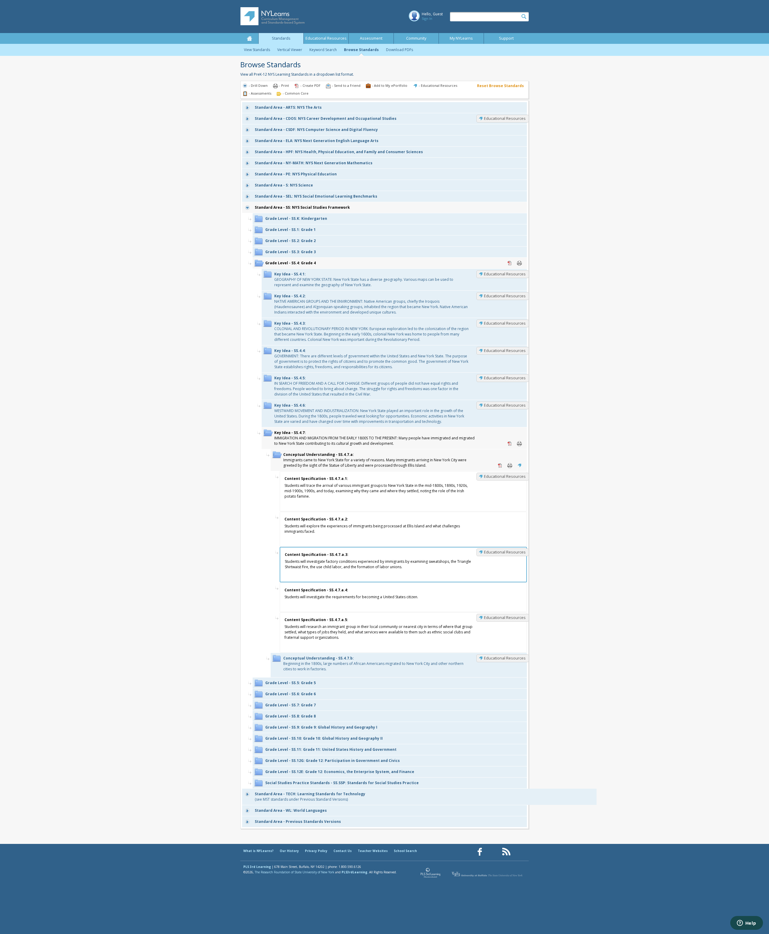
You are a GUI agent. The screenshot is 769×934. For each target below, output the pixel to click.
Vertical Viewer (289, 49)
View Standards (257, 49)
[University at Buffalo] (487, 874)
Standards (281, 38)
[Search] (524, 17)
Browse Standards (361, 49)
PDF (509, 263)
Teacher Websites (373, 851)
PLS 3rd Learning (257, 867)
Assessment (371, 38)
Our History (289, 851)
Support (506, 38)
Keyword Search (323, 49)
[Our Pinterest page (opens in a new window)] (493, 851)
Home (249, 38)
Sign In (427, 18)
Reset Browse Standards (500, 85)
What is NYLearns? (258, 851)
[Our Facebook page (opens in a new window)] (479, 851)
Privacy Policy (316, 851)
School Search (405, 851)
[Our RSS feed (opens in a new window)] (506, 851)
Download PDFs (399, 49)
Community (416, 38)
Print (519, 263)
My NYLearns (461, 38)
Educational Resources (326, 38)
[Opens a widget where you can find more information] (746, 923)
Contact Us (342, 851)
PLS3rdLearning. (355, 872)
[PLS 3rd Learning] (431, 874)
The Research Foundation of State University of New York (294, 872)
